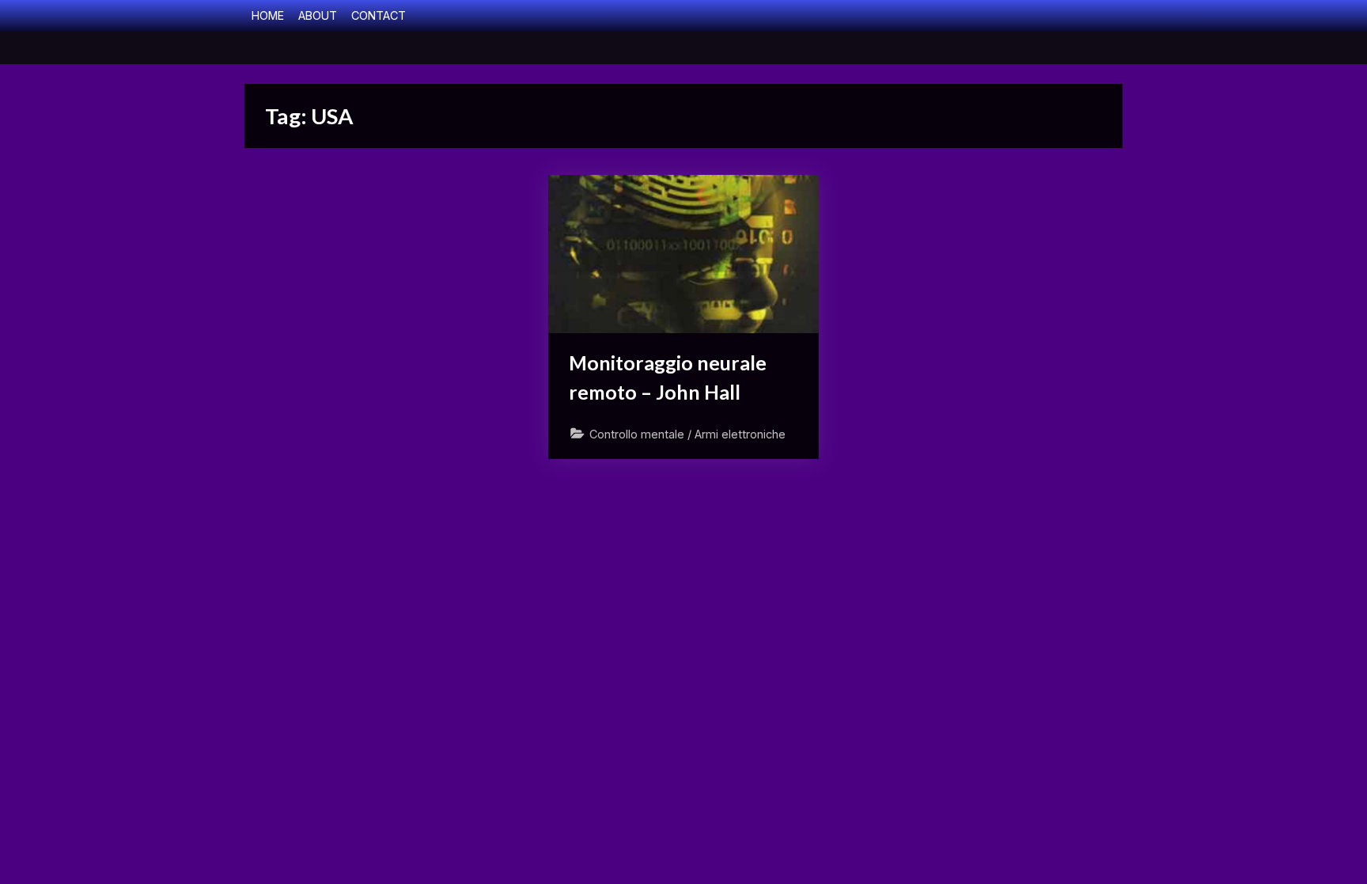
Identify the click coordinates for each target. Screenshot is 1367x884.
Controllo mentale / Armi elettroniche (687, 434)
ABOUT (317, 15)
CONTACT (378, 15)
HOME (268, 15)
